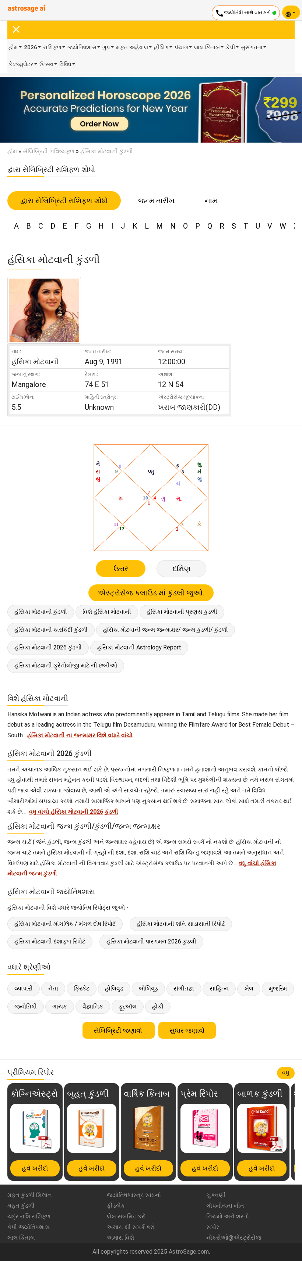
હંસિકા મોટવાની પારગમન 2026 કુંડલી (151, 941)
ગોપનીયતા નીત (225, 1205)
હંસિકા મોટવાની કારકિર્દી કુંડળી (51, 629)
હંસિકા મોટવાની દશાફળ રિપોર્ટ (49, 941)
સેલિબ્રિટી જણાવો (119, 1030)
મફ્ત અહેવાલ (132, 47)
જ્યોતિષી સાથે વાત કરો (243, 13)
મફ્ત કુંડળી (21, 1205)
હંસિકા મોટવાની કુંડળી (40, 611)
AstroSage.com (189, 1251)
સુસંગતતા (252, 47)
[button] (22, 110)
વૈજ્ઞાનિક (92, 1006)
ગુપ (106, 47)
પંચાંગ (181, 47)
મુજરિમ (278, 988)
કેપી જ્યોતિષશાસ (28, 1227)
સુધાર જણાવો (187, 1030)
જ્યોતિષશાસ (81, 47)
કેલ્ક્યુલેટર (21, 64)
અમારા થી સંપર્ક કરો (131, 1227)
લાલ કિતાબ (207, 47)
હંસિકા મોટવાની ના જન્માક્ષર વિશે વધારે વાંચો (80, 735)
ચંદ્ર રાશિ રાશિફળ (28, 1216)
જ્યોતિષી (25, 1006)
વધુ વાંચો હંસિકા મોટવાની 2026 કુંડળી (73, 811)
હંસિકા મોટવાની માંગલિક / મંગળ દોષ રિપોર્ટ (65, 923)
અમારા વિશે (120, 1237)
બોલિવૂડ (148, 988)
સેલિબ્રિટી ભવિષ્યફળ (48, 151)
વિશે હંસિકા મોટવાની (106, 611)
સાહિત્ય (219, 988)
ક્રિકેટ (81, 988)
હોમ (13, 47)
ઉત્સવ (46, 64)
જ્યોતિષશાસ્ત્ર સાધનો (134, 1195)
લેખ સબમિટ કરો (126, 1216)
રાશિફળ (52, 47)
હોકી (158, 1006)
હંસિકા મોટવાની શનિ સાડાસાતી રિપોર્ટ (181, 923)
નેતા (53, 988)
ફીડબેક (116, 1205)
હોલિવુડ (114, 988)
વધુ (285, 1072)
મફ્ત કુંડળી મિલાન (29, 1195)
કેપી (230, 47)
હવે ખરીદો (35, 1168)
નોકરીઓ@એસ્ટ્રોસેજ (233, 1237)
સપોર (212, 1227)
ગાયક (59, 1006)
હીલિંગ (161, 47)
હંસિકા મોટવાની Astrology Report (139, 647)
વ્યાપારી (23, 988)
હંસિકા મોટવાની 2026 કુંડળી (48, 647)
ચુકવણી (216, 1195)
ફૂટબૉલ (128, 1006)
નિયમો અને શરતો (227, 1216)
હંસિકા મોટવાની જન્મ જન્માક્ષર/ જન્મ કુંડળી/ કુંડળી (165, 629)
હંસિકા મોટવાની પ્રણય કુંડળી (182, 611)
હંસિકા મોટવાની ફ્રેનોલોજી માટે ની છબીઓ (65, 665)
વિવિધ (65, 64)
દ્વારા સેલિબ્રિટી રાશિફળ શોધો (64, 200)
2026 (30, 47)
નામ (211, 200)
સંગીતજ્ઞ (183, 988)
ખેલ (248, 988)
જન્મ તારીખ (156, 200)
